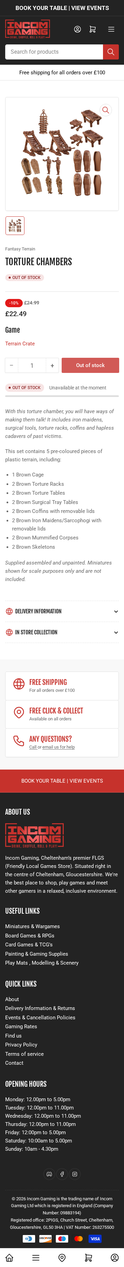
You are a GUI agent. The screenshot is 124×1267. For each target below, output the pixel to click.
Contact (14, 1063)
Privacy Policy (21, 1045)
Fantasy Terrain (20, 248)
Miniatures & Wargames (32, 926)
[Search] (110, 52)
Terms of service (24, 1054)
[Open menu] (111, 29)
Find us (13, 1036)
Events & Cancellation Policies (40, 1017)
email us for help (58, 747)
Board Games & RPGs (29, 936)
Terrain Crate (20, 344)
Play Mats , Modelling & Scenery (42, 963)
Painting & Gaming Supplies (36, 954)
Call (33, 747)
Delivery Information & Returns (40, 1008)
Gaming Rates (21, 1026)
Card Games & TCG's (29, 945)
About (12, 999)
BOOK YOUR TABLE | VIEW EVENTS (62, 7)
